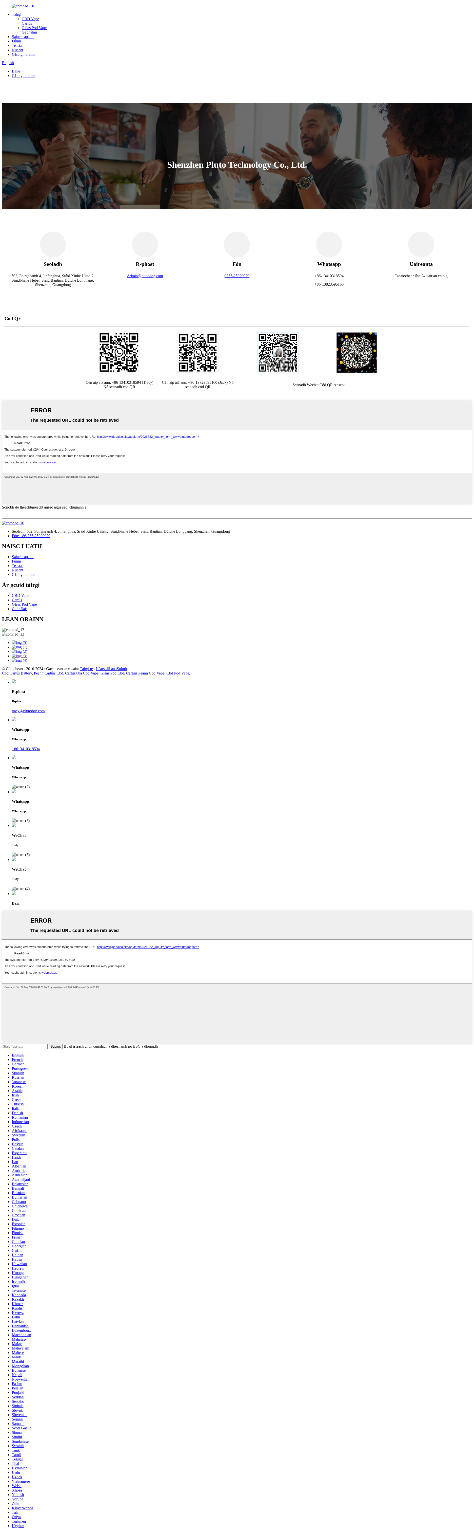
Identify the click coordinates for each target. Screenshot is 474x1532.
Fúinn (16, 41)
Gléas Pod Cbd (112, 673)
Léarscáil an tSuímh (111, 669)
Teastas (17, 45)
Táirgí (16, 14)
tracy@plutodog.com (28, 711)
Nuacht (17, 50)
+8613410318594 (26, 749)
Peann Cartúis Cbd (48, 673)
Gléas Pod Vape (34, 28)
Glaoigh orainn (23, 54)
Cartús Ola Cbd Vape (82, 673)
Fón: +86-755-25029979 (31, 536)
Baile (16, 71)
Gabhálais (29, 32)
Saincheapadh (23, 37)
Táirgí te (86, 669)
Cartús (27, 23)
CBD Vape (30, 19)
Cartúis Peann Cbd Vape (145, 673)
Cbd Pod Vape (177, 673)
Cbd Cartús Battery (17, 673)
